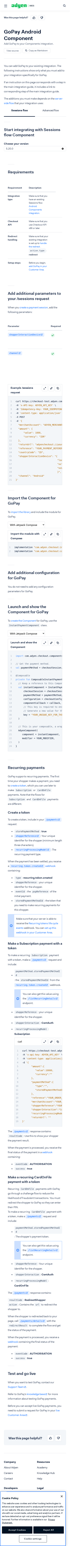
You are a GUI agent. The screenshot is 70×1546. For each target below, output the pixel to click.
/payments (52, 819)
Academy (42, 1467)
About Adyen (11, 1467)
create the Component (23, 620)
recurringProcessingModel (31, 849)
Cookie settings (33, 1538)
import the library (21, 512)
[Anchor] (1, 129)
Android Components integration (35, 210)
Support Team (16, 1387)
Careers (8, 1473)
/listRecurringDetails (41, 998)
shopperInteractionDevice (24, 334)
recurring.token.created (26, 866)
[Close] (61, 1496)
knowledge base (36, 1394)
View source (13, 50)
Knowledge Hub (46, 1473)
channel (13, 353)
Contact (8, 1478)
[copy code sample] (58, 388)
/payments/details (31, 1321)
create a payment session (34, 307)
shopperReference (26, 836)
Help (39, 1478)
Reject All (48, 1530)
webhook (50, 866)
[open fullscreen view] (45, 388)
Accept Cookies (17, 1530)
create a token (18, 785)
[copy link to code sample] (51, 388)
